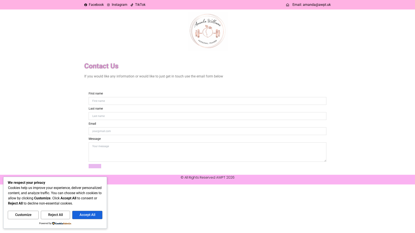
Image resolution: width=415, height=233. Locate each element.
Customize (23, 215)
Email (92, 123)
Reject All (55, 215)
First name (96, 93)
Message (95, 138)
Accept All (87, 215)
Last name (96, 108)
